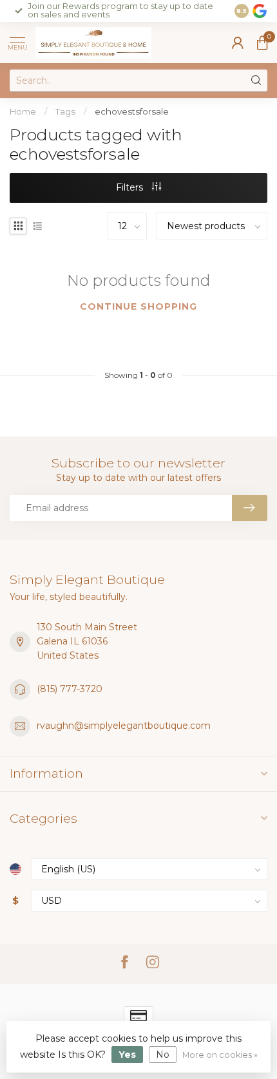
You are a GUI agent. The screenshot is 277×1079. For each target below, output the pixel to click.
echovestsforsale (132, 111)
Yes (127, 1054)
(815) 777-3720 (69, 689)
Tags (65, 111)
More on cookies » (220, 1055)
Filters (131, 187)
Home (23, 111)
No (162, 1054)
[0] (262, 42)
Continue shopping (138, 306)
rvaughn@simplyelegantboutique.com (124, 725)
